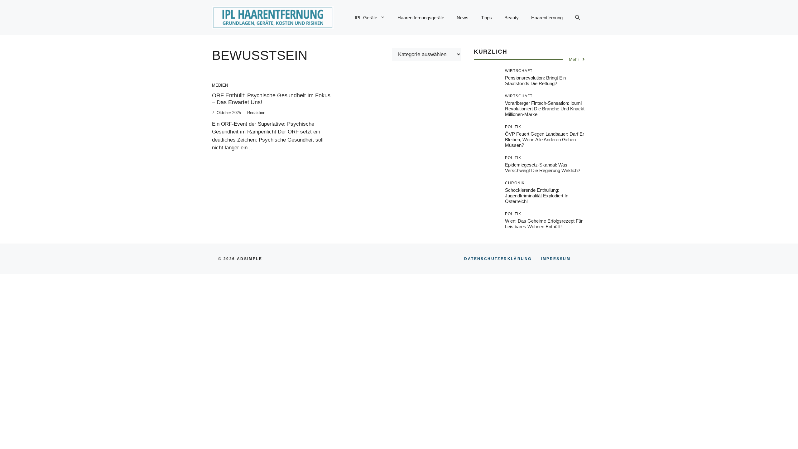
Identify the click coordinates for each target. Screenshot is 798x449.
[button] (577, 17)
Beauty (511, 17)
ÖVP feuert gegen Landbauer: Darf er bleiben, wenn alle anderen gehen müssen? (544, 139)
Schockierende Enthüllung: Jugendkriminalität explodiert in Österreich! (536, 195)
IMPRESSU (555, 259)
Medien (220, 85)
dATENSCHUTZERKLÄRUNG (497, 259)
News (463, 17)
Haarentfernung (547, 17)
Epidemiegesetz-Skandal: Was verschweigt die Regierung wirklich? (542, 167)
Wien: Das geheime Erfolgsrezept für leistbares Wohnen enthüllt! (544, 223)
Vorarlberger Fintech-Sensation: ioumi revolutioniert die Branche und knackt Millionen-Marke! (544, 108)
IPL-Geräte (366, 17)
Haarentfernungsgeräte (420, 17)
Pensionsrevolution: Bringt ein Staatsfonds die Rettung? (535, 80)
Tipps (486, 17)
